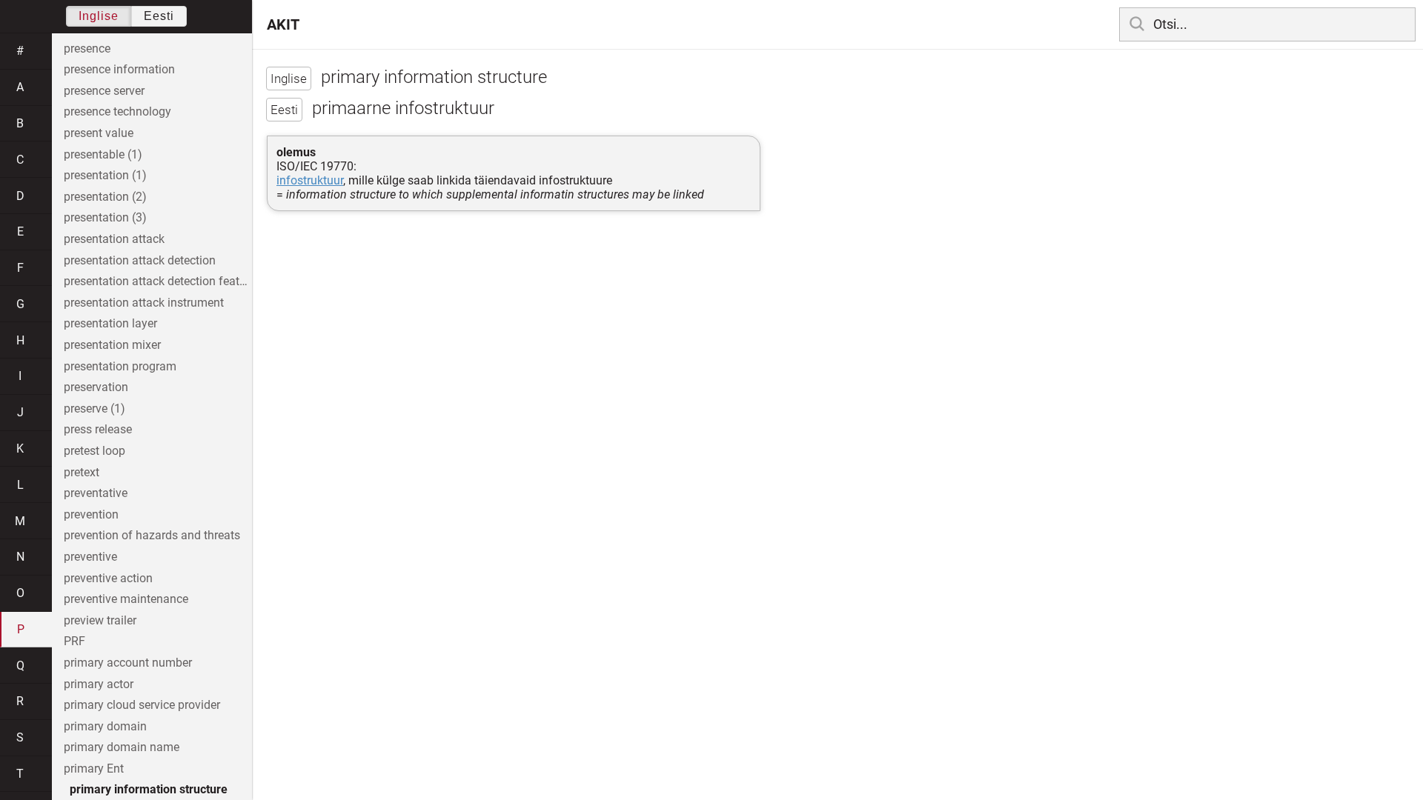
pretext (81, 472)
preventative (95, 493)
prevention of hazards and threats (152, 535)
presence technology (117, 111)
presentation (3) (105, 217)
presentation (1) (105, 175)
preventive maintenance (126, 599)
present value (98, 133)
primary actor (98, 684)
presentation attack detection (140, 260)
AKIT (283, 24)
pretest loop (94, 451)
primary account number (128, 663)
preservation (96, 387)
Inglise (99, 16)
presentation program (120, 366)
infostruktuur (309, 180)
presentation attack (114, 239)
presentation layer (110, 323)
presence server (104, 91)
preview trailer (100, 620)
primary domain (105, 726)
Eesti (159, 16)
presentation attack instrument (144, 303)
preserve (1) (94, 408)
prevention (91, 514)
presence (87, 48)
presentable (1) (103, 154)
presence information (119, 69)
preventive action (108, 578)
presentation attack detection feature (158, 281)
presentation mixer (112, 345)
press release (98, 429)
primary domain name (121, 747)
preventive (90, 557)
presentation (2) (105, 197)
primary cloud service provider (142, 705)
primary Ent (94, 768)
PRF (74, 641)
